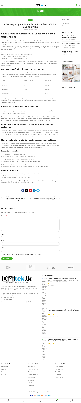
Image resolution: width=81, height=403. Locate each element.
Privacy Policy (31, 366)
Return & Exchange (33, 369)
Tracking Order (4, 366)
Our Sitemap (31, 385)
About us (3, 374)
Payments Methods (33, 374)
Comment (4, 215)
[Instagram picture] (65, 67)
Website (3, 247)
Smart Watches (59, 372)
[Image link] (17, 279)
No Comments (72, 39)
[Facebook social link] (22, 190)
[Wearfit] (30, 267)
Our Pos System (59, 377)
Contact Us (31, 380)
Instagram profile (59, 366)
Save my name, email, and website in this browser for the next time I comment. (22, 254)
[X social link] (26, 190)
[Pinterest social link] (30, 190)
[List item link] (20, 297)
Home (38, 13)
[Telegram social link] (38, 190)
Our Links (3, 369)
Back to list (30, 198)
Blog (42, 13)
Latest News (31, 383)
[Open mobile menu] (2, 5)
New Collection (59, 369)
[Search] (79, 5)
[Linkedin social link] (34, 190)
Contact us (3, 372)
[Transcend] (71, 267)
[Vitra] (50, 267)
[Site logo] (40, 5)
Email (3, 241)
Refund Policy (31, 377)
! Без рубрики (65, 23)
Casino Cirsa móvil (29, 175)
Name (3, 234)
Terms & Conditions (33, 372)
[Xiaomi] (10, 267)
